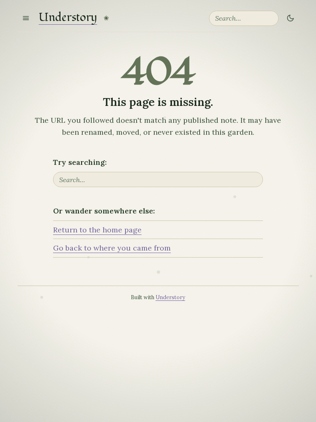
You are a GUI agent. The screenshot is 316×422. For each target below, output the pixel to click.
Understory (68, 18)
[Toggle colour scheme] (290, 18)
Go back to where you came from (112, 248)
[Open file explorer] (26, 18)
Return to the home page (97, 229)
